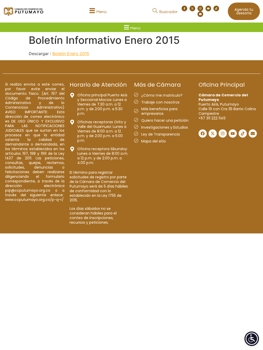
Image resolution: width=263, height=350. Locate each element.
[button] (97, 11)
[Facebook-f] (184, 8)
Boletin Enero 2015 (70, 53)
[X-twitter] (192, 8)
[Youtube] (208, 8)
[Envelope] (200, 14)
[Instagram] (200, 8)
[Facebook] (203, 133)
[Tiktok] (216, 8)
